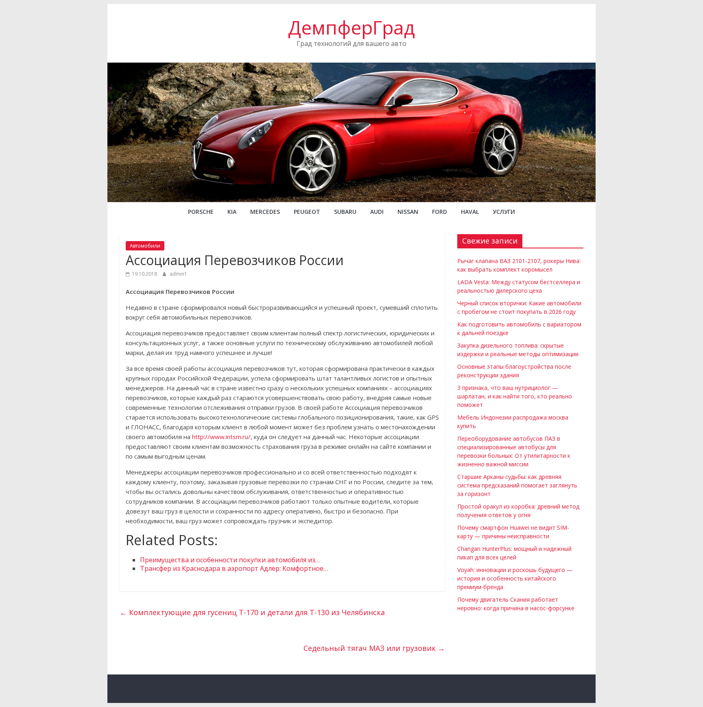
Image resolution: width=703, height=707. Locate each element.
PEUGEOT (307, 211)
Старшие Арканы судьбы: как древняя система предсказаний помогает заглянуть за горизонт (517, 485)
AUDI (377, 211)
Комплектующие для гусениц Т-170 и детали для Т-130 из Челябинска (252, 612)
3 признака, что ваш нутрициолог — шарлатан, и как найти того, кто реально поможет (514, 396)
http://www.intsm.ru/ (221, 437)
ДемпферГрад (351, 27)
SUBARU (345, 211)
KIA (231, 211)
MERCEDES (265, 211)
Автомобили (145, 245)
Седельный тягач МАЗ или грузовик (374, 648)
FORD (439, 211)
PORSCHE (201, 211)
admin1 (178, 273)
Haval (470, 211)
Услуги (504, 211)
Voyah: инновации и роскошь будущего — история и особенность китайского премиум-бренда (515, 578)
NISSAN (407, 211)
